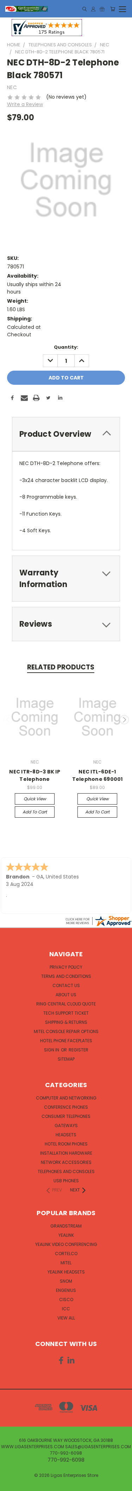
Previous (8, 719)
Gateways (66, 1125)
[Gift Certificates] (102, 9)
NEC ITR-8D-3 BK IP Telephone (34, 775)
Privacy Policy (66, 967)
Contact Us (66, 985)
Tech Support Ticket (66, 1013)
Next (124, 719)
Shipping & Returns (66, 1022)
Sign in (52, 1050)
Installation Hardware (66, 1153)
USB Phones (66, 1181)
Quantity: (66, 347)
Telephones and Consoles (66, 1171)
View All (66, 1318)
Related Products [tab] (60, 667)
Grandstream (66, 1226)
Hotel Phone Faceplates (66, 1041)
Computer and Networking (66, 1098)
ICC (66, 1309)
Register (78, 1050)
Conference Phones (66, 1107)
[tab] (66, 434)
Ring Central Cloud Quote (66, 1004)
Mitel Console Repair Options (66, 1031)
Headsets (66, 1135)
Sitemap (66, 1059)
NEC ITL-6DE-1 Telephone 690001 (97, 775)
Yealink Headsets (66, 1272)
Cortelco (66, 1254)
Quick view (35, 799)
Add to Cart (35, 812)
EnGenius (66, 1290)
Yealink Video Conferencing (66, 1244)
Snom (66, 1281)
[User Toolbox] (93, 9)
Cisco (66, 1299)
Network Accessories (66, 1162)
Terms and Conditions (66, 976)
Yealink (66, 1235)
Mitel (66, 1263)
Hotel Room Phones (66, 1144)
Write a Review (25, 104)
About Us (66, 995)
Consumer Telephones (66, 1116)
